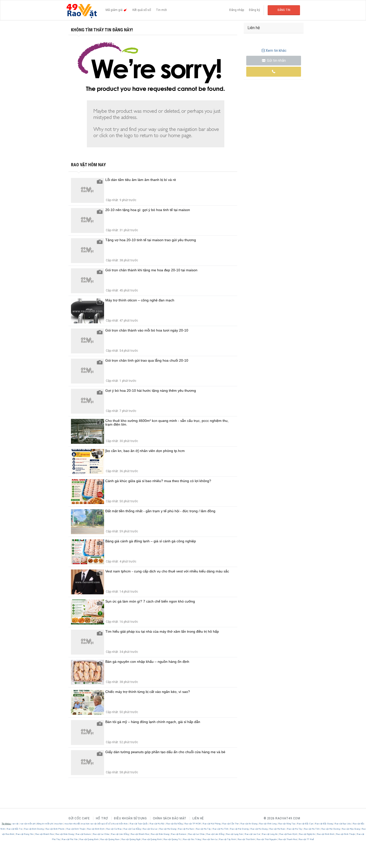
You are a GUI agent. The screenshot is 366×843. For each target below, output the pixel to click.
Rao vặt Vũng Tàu (287, 824)
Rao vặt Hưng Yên (24, 834)
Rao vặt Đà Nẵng (174, 824)
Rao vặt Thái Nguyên (266, 839)
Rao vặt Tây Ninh (228, 839)
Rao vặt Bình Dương (34, 829)
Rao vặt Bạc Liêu (343, 824)
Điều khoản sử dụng (130, 818)
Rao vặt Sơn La (210, 839)
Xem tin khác (276, 51)
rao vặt (15, 824)
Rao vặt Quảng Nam (110, 839)
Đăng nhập (236, 10)
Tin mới (161, 10)
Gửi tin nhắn (276, 60)
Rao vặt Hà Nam (186, 829)
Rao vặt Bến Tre (14, 829)
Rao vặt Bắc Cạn (305, 824)
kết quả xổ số (104, 824)
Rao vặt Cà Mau (114, 829)
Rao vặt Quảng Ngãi (131, 839)
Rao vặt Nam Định (288, 834)
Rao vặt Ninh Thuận (345, 834)
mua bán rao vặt (89, 824)
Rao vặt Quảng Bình (89, 839)
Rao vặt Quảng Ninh (152, 839)
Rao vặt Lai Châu (101, 834)
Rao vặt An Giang (249, 824)
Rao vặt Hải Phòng (211, 824)
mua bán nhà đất (72, 824)
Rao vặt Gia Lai (150, 829)
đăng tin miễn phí (45, 824)
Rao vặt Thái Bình (246, 839)
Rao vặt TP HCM (192, 824)
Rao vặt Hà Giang (168, 829)
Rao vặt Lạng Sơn (234, 834)
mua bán (59, 824)
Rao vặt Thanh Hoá (288, 839)
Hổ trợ (102, 818)
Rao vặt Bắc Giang (324, 824)
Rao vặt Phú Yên (69, 839)
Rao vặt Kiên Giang (64, 834)
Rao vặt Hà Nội (157, 824)
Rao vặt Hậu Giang (351, 829)
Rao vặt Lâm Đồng (120, 834)
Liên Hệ (198, 818)
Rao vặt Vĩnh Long (267, 824)
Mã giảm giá (114, 10)
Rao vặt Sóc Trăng (191, 839)
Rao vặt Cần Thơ (231, 824)
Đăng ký (254, 10)
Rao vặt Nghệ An (307, 834)
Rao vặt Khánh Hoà (44, 834)
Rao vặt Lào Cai (252, 834)
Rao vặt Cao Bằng (132, 829)
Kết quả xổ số (141, 10)
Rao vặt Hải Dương (239, 829)
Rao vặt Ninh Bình (325, 834)
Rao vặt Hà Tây (203, 829)
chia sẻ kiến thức (120, 824)
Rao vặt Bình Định (95, 829)
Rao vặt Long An (269, 834)
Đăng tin (284, 10)
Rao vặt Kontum (83, 834)
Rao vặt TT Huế (306, 839)
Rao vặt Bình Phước (55, 829)
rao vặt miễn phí (28, 824)
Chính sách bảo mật (169, 818)
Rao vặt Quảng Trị (172, 839)
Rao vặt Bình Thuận (76, 829)
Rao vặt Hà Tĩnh (220, 829)
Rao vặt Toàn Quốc (139, 824)
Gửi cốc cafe (79, 818)
